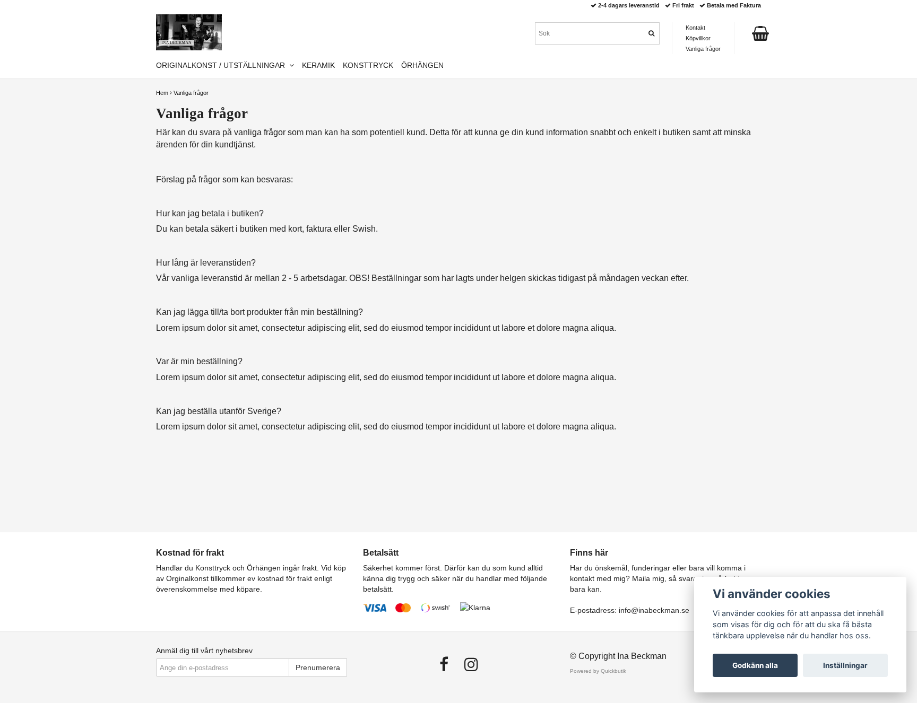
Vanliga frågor (191, 93)
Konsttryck (368, 65)
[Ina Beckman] (189, 32)
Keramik (318, 65)
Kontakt (695, 27)
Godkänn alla (755, 665)
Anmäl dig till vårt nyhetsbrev (204, 650)
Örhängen (422, 65)
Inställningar (845, 665)
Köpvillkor (698, 38)
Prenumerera (318, 667)
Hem (162, 93)
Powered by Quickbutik (598, 671)
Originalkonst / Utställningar (222, 65)
